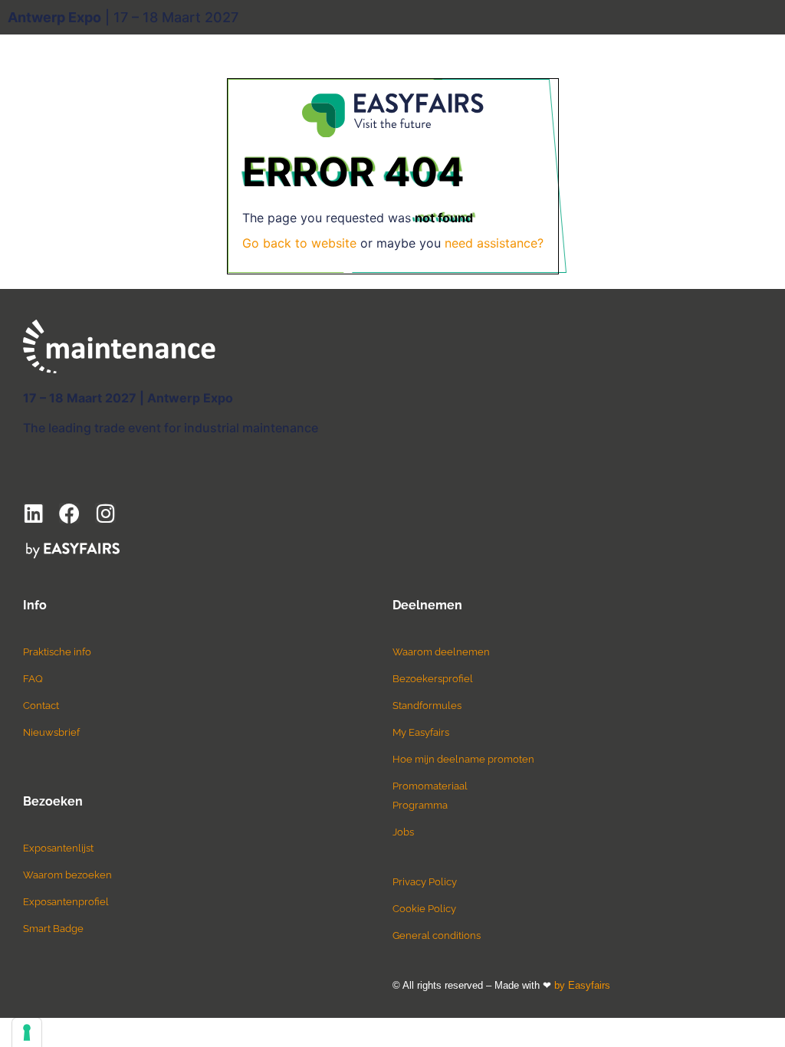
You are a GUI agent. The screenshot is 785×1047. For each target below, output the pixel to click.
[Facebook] (69, 513)
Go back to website (299, 243)
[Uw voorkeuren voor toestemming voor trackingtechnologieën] (26, 1032)
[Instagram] (105, 513)
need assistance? (494, 243)
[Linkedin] (33, 513)
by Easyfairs (582, 985)
